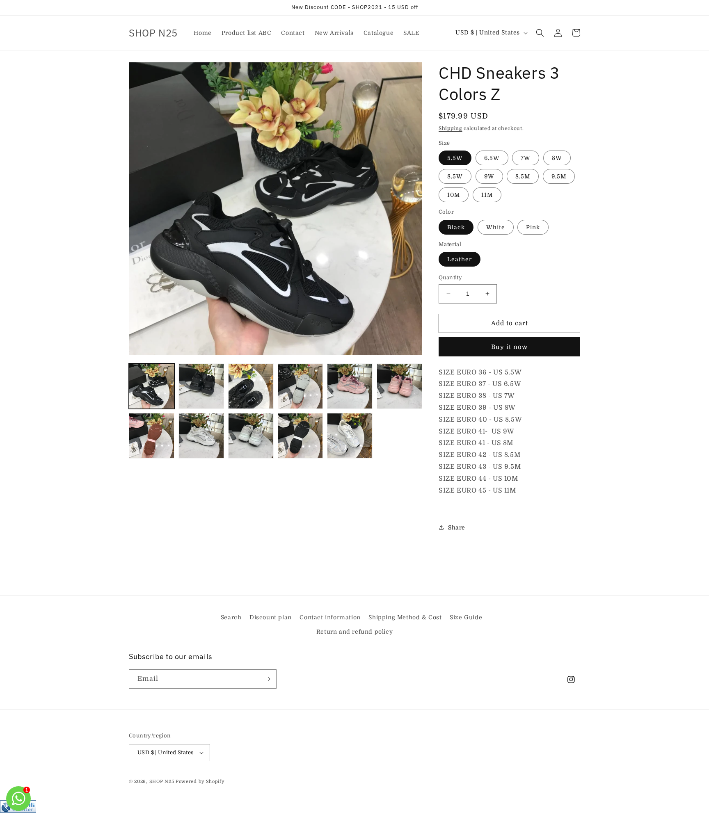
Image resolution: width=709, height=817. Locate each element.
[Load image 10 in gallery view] (300, 436)
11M (487, 195)
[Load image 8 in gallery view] (201, 436)
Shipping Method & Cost (404, 617)
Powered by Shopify (200, 781)
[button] (540, 33)
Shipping (450, 128)
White (495, 227)
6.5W (492, 158)
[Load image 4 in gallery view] (300, 386)
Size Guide (466, 617)
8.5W (455, 176)
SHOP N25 (161, 781)
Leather (459, 259)
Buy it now (509, 347)
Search (231, 617)
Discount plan (270, 617)
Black (456, 227)
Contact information (330, 617)
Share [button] (456, 527)
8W (557, 158)
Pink (533, 227)
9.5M (558, 176)
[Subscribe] (267, 679)
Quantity (450, 277)
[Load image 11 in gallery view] (350, 436)
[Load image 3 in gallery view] (251, 386)
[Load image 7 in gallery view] (151, 436)
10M (453, 195)
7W (526, 158)
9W (489, 176)
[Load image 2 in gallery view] (201, 386)
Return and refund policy (354, 631)
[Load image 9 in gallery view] (251, 436)
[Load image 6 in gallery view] (399, 386)
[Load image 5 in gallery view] (350, 386)
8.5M (522, 176)
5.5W (455, 158)
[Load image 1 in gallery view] (151, 386)
